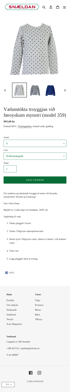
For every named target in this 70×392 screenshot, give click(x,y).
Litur (6, 150)
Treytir (10, 319)
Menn (38, 310)
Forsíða (10, 300)
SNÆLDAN (38, 381)
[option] (19, 90)
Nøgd (6, 163)
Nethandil (11, 310)
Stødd (6, 137)
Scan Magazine (14, 324)
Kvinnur (39, 305)
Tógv (37, 300)
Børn (37, 314)
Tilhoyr (38, 319)
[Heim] (64, 6)
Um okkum (12, 305)
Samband (11, 314)
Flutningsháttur (25, 126)
